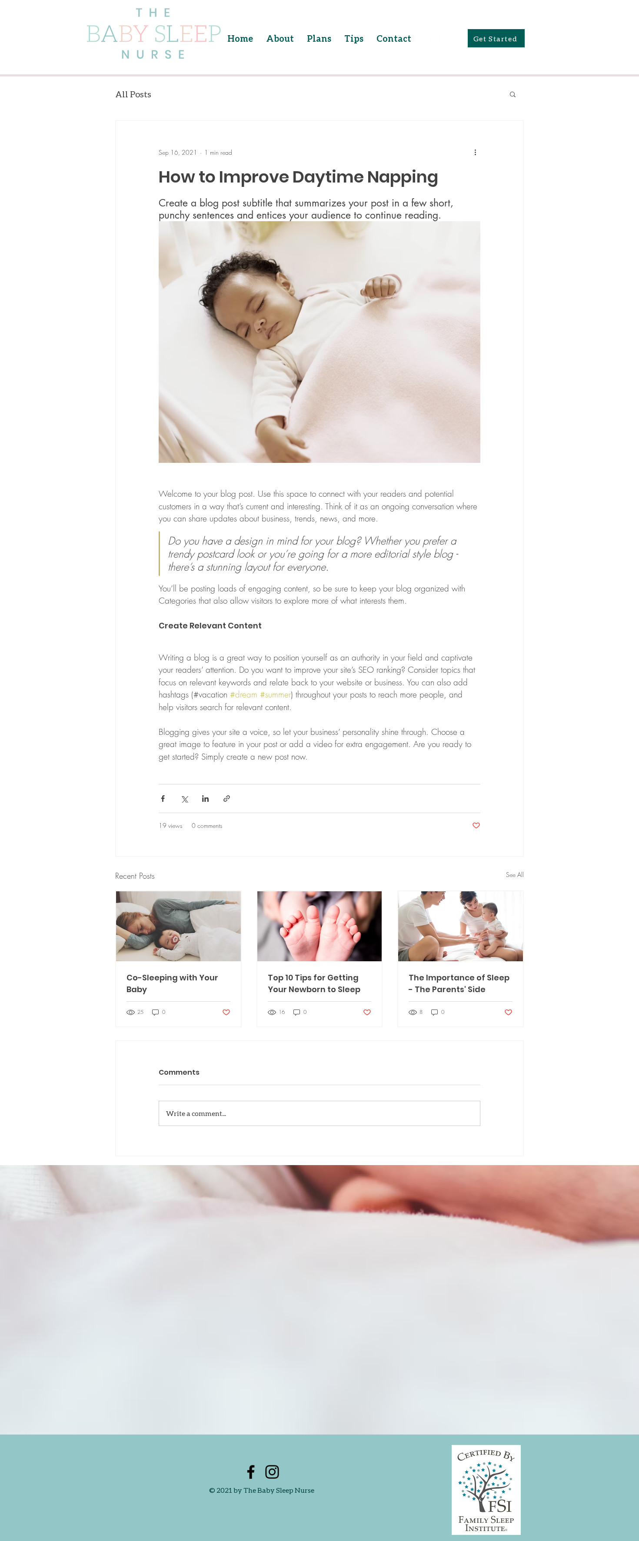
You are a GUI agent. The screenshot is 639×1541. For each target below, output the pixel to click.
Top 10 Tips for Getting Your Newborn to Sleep (314, 983)
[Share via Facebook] (163, 798)
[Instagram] (443, 38)
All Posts (133, 94)
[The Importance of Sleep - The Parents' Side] (460, 926)
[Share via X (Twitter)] (184, 798)
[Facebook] (431, 38)
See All (515, 874)
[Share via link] (227, 798)
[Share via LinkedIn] (205, 798)
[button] (513, 93)
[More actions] (475, 152)
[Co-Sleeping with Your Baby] (178, 926)
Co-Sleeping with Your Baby (172, 983)
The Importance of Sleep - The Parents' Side (459, 983)
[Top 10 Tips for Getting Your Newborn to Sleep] (319, 926)
